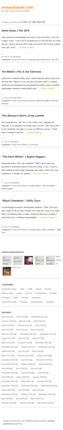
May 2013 (21, 330)
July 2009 (6, 368)
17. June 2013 (7, 183)
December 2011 (41, 343)
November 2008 (8, 373)
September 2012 (46, 334)
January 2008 (38, 377)
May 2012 (22, 338)
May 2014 (23, 321)
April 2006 (36, 390)
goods (19, 293)
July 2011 (22, 351)
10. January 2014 (8, 98)
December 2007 (8, 381)
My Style (53, 293)
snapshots (36, 298)
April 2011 (36, 351)
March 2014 (6, 325)
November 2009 (8, 364)
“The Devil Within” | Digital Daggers (23, 156)
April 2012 (37, 338)
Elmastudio (42, 421)
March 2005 (36, 399)
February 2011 (23, 356)
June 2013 (6, 330)
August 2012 (7, 338)
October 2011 (26, 347)
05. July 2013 (6, 142)
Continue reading (27, 47)
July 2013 (39, 325)
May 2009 (35, 368)
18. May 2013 (7, 227)
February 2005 (8, 403)
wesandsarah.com (17, 7)
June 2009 (20, 368)
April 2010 (25, 360)
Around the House (9, 289)
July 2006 (22, 390)
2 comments (33, 145)
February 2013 (8, 334)
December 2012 (26, 334)
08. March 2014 (7, 57)
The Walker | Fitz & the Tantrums (21, 71)
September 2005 (45, 394)
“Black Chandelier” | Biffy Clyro (21, 200)
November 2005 (8, 394)
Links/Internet (40, 293)
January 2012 (23, 343)
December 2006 (8, 386)
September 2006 (48, 386)
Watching (50, 302)
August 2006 (7, 390)
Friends (48, 289)
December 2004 (44, 403)
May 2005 (6, 399)
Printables (6, 298)
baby (22, 289)
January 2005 (25, 403)
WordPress (17, 424)
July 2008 (42, 373)
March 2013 (36, 330)
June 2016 (6, 317)
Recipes (25, 298)
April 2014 (37, 321)
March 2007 (26, 381)
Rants (15, 298)
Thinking (23, 302)
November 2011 (8, 347)
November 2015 (38, 317)
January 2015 (7, 321)
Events (38, 289)
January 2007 (43, 381)
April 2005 (20, 399)
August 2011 (7, 351)
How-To (28, 293)
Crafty (30, 289)
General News (7, 293)
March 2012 (6, 343)
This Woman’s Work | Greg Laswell (23, 115)
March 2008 (21, 377)
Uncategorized (37, 302)
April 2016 (21, 317)
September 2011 (45, 347)
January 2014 (23, 325)
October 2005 (26, 394)
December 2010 (8, 360)
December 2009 (42, 360)
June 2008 (6, 377)
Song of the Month (19, 60)
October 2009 (26, 364)
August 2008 (26, 373)
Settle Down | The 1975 (15, 30)
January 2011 (42, 356)
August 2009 (44, 364)
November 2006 (28, 386)
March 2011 (6, 356)
